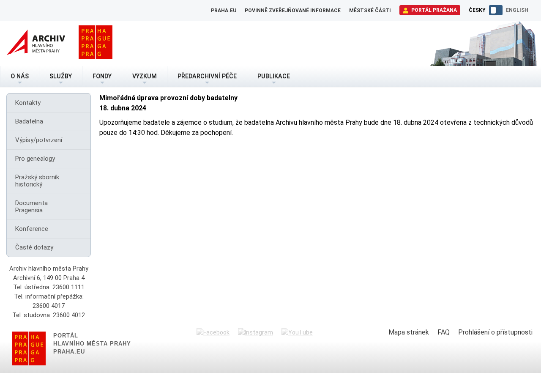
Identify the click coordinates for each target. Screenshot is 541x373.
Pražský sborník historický (37, 180)
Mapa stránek (408, 332)
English (517, 10)
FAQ (443, 332)
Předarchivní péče (207, 76)
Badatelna (29, 121)
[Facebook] (213, 332)
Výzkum (144, 76)
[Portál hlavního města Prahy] (95, 43)
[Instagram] (255, 332)
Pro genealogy (35, 158)
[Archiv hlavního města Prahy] (36, 44)
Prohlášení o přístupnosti (495, 332)
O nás (20, 76)
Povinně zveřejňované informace (293, 11)
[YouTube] (297, 332)
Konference (31, 229)
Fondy (102, 76)
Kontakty (28, 103)
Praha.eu (223, 11)
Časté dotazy (34, 247)
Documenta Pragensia (31, 206)
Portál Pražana (433, 10)
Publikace (273, 76)
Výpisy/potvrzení (38, 140)
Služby (60, 76)
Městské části (370, 11)
